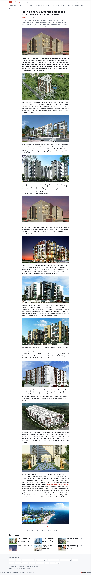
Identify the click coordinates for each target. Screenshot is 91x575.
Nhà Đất (48, 5)
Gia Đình (11, 5)
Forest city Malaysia (52, 484)
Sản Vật (17, 563)
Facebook (28, 568)
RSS (19, 568)
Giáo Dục (40, 5)
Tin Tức (81, 5)
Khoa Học (63, 5)
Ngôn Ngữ (38, 560)
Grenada (18, 560)
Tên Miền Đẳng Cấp (55, 563)
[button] (77, 2)
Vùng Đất (75, 560)
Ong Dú (11, 563)
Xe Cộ (44, 5)
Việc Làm (58, 5)
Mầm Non (25, 560)
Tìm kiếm (11, 568)
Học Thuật (31, 560)
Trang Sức (63, 560)
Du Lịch (30, 5)
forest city (47, 527)
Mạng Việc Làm (40, 563)
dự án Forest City (63, 484)
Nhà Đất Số (32, 563)
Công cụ (16, 568)
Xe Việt (46, 563)
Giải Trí (15, 5)
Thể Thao (68, 5)
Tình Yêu (72, 5)
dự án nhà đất (25, 530)
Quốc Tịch (12, 560)
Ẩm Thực (53, 5)
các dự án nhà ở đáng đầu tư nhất (42, 530)
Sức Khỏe (35, 5)
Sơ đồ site (23, 568)
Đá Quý (56, 560)
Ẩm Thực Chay (24, 563)
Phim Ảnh (20, 5)
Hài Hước (77, 5)
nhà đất (31, 530)
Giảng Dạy (44, 560)
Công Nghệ (25, 5)
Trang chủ (11, 8)
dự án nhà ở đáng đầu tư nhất (57, 530)
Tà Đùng (69, 560)
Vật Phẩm (51, 560)
